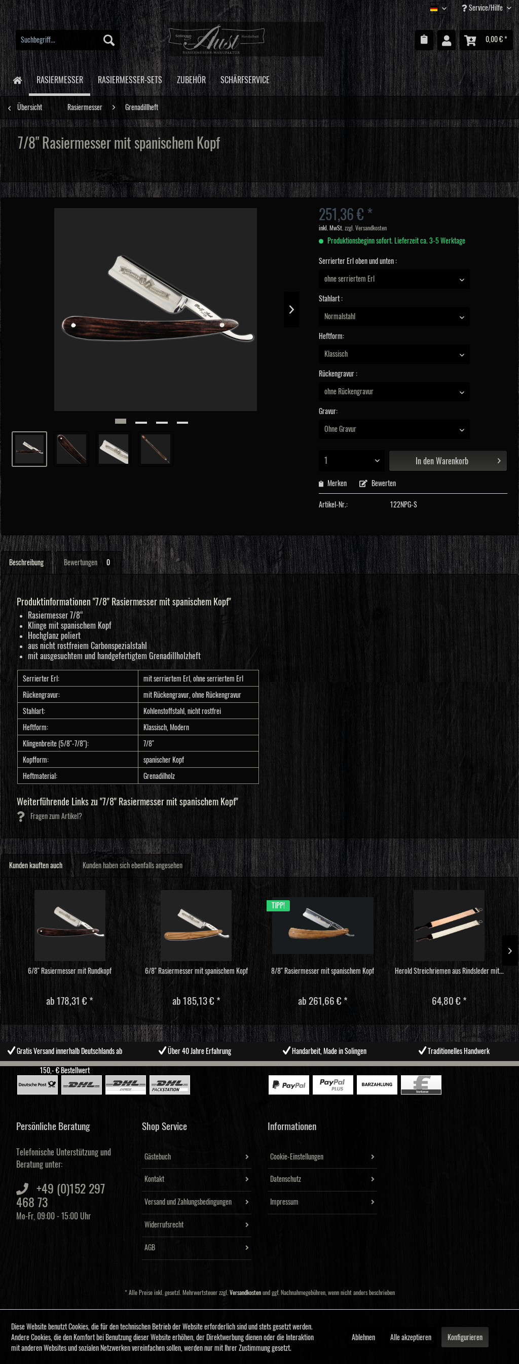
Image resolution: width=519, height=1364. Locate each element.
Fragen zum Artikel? (55, 816)
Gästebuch (157, 1157)
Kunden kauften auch (35, 865)
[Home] (17, 79)
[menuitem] (68, 40)
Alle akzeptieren (410, 1337)
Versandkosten (245, 1292)
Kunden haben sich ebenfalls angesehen (132, 865)
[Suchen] (109, 40)
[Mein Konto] (446, 40)
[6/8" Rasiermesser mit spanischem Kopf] (196, 925)
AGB (149, 1247)
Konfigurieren (465, 1337)
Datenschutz (285, 1179)
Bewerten (383, 483)
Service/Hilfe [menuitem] (485, 8)
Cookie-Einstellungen (296, 1157)
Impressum (284, 1202)
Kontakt (154, 1179)
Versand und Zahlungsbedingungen (188, 1202)
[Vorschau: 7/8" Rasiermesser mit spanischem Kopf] (29, 449)
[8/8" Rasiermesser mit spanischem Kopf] (323, 925)
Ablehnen (363, 1337)
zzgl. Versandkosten (366, 228)
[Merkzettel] (424, 40)
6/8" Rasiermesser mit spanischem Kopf (196, 971)
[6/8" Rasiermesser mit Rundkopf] (70, 925)
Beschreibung (26, 562)
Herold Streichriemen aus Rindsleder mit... (449, 971)
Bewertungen (87, 562)
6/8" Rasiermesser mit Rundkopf (70, 971)
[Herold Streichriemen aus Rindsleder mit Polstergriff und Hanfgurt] (449, 925)
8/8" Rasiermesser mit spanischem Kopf (322, 971)
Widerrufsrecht (163, 1225)
